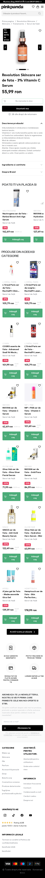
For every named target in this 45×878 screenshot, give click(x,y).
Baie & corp (7, 778)
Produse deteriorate (11, 786)
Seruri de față (33, 24)
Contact (27, 788)
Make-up (6, 753)
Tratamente (18, 24)
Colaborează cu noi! (32, 792)
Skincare (6, 24)
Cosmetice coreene (11, 782)
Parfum (5, 765)
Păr (3, 761)
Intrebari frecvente (32, 784)
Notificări (6, 851)
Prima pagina (9, 21)
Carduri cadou (30, 796)
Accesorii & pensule (10, 770)
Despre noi (28, 800)
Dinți (4, 774)
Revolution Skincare (26, 21)
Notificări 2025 (8, 847)
